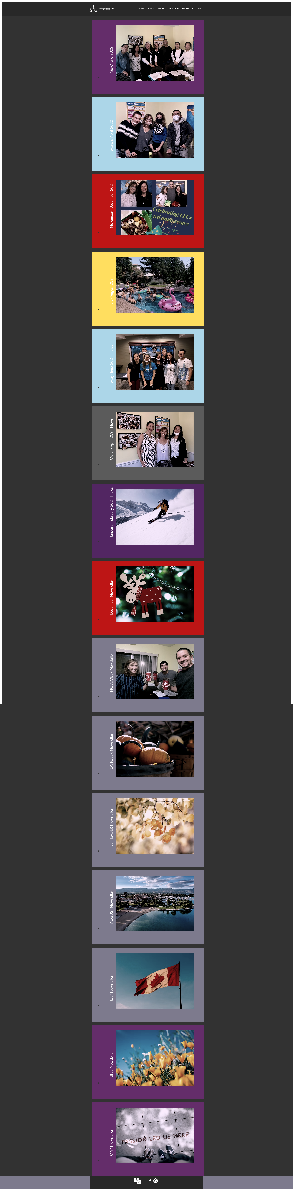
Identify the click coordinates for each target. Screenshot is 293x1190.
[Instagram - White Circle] (155, 1180)
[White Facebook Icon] (150, 1180)
